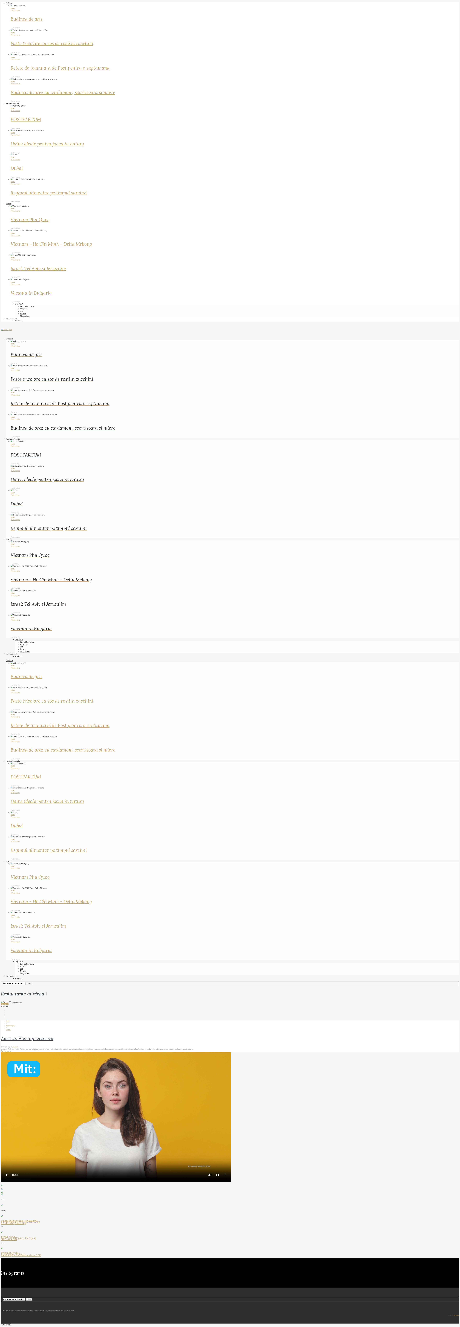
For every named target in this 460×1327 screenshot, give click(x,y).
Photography (10, 1025)
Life (7, 1021)
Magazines (25, 316)
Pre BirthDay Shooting (13, 1223)
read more (5, 1004)
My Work (19, 304)
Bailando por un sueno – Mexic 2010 (21, 1255)
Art (21, 311)
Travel (8, 203)
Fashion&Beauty (13, 103)
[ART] (2, 1233)
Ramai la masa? (27, 306)
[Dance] (2, 1250)
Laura (15, 1047)
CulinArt (9, 3)
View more (15, 10)
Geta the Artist (9, 1239)
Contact (18, 321)
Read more (6, 1051)
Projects (23, 309)
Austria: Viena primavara (27, 1038)
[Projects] (2, 1217)
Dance (23, 313)
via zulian (456, 1315)
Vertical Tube (11, 318)
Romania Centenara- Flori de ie (18, 1238)
